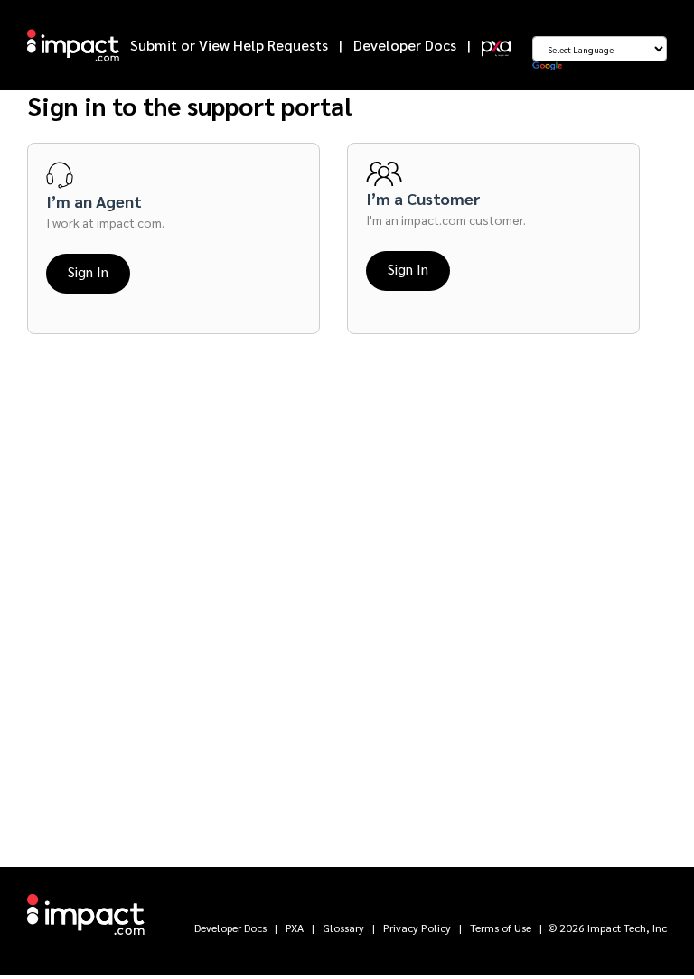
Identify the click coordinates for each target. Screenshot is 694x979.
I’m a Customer (423, 198)
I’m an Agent (94, 201)
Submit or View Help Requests (229, 44)
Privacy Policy (417, 927)
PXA (294, 927)
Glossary (343, 927)
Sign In (88, 271)
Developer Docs (404, 44)
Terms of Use (500, 927)
